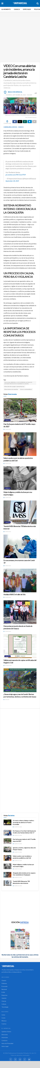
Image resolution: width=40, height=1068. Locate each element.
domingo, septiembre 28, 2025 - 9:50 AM (19, 95)
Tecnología (5, 1007)
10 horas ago (7, 665)
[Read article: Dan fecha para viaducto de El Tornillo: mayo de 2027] (20, 410)
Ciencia (4, 1001)
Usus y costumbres (26, 389)
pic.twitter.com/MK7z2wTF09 (15, 175)
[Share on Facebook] (14, 121)
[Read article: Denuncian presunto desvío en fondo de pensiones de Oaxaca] (20, 612)
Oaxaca (17, 9)
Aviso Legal (5, 1046)
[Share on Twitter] (20, 121)
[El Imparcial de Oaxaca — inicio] (20, 966)
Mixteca (4, 1021)
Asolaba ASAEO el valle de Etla (14, 594)
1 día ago (6, 699)
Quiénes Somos (6, 1031)
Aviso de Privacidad (7, 1043)
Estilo (3, 992)
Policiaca (4, 983)
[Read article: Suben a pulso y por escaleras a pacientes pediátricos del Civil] (20, 444)
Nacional (4, 989)
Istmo (3, 1015)
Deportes (4, 995)
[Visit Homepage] (20, 3)
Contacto (4, 1040)
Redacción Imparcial (15, 92)
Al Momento (6, 9)
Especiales (27, 9)
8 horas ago (7, 429)
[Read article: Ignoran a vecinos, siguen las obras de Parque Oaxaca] (7, 849)
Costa (3, 1018)
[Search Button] (38, 3)
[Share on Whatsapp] (25, 121)
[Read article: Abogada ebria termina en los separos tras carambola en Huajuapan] (7, 875)
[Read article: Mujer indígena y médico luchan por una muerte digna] (20, 478)
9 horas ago (7, 597)
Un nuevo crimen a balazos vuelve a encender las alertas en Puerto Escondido (23, 822)
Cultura (4, 1004)
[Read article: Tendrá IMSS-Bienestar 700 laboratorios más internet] (20, 512)
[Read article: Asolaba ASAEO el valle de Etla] (20, 580)
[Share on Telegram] (29, 121)
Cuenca (4, 1024)
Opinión (4, 998)
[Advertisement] (20, 39)
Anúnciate (5, 1037)
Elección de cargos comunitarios (14, 386)
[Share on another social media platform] (34, 121)
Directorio (5, 1034)
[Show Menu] (2, 3)
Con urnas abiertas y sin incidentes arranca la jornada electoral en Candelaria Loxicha (18, 383)
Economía (4, 986)
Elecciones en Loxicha (11, 389)
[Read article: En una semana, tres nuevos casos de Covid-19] (20, 546)
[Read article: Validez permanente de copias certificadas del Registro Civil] (20, 646)
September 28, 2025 (12, 181)
